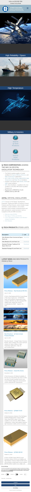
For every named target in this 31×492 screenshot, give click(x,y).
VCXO (12, 178)
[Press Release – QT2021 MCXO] (15, 437)
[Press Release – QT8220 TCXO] (15, 396)
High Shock (18, 180)
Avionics (23, 175)
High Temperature (10, 176)
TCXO (8, 178)
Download (26, 237)
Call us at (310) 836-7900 (15, 1)
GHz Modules (8, 221)
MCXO (24, 178)
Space (14, 175)
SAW (20, 178)
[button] (22, 235)
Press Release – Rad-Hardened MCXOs (15, 291)
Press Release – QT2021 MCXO (13, 452)
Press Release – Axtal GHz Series (14, 370)
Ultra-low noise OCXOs (11, 214)
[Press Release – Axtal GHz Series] (15, 358)
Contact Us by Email (15, 3)
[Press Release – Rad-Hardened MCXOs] (15, 276)
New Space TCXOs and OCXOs (13, 216)
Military (18, 175)
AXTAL (3, 201)
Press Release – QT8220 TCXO (13, 410)
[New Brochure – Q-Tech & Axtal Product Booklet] (15, 319)
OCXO (16, 178)
